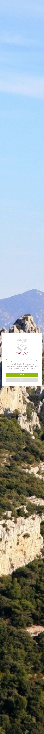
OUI (22, 375)
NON (22, 380)
